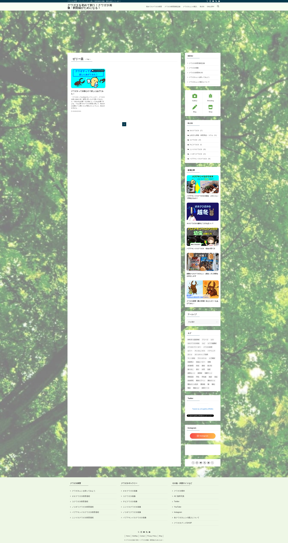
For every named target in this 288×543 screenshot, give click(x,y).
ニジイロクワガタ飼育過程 (83, 518)
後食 (203, 366)
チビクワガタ (196, 144)
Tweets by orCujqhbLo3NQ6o (202, 409)
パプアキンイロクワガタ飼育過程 (85, 512)
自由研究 (191, 380)
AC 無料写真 (179, 496)
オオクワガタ (196, 130)
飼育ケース (205, 388)
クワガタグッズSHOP (183, 523)
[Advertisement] (144, 32)
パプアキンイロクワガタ (200, 159)
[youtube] (213, 1)
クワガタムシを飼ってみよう (199, 77)
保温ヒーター (200, 362)
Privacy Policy (152, 536)
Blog (160, 536)
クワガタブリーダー (194, 347)
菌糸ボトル (211, 380)
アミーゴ (205, 339)
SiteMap (135, 536)
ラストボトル (202, 358)
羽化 (197, 377)
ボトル (190, 354)
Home (128, 536)
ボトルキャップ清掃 (201, 354)
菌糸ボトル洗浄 (193, 384)
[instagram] (210, 1)
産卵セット (191, 373)
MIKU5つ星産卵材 (193, 339)
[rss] (216, 1)
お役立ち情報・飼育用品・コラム (203, 135)
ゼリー (190, 351)
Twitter (176, 501)
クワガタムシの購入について (199, 82)
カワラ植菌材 (212, 343)
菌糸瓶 (203, 384)
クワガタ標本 (179, 491)
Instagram (178, 512)
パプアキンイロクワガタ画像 (134, 518)
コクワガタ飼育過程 (80, 501)
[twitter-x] (207, 1)
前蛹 (209, 362)
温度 (208, 369)
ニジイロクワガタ (198, 149)
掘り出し (191, 369)
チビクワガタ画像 (130, 501)
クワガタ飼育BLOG (196, 72)
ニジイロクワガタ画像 (132, 507)
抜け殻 (209, 366)
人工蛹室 (212, 358)
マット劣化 (191, 358)
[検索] (212, 462)
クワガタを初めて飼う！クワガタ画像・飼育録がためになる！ (90, 6)
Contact (142, 536)
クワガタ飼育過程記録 (197, 63)
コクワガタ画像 (129, 496)
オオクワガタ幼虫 (193, 343)
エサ (212, 339)
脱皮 (210, 377)
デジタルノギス (200, 351)
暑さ (197, 369)
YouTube (177, 507)
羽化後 (204, 377)
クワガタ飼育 (208, 347)
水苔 (203, 369)
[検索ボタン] (218, 6)
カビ (203, 343)
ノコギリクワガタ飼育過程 (83, 507)
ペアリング (211, 351)
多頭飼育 (191, 366)
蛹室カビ (196, 388)
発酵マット (208, 373)
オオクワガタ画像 (130, 491)
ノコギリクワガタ (198, 154)
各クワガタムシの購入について (186, 518)
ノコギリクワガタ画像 (132, 512)
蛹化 (213, 384)
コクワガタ (195, 140)
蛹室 (189, 388)
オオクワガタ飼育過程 (81, 496)
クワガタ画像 (194, 68)
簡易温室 (191, 377)
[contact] (219, 1)
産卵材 (200, 373)
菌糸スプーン (200, 380)
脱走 (216, 377)
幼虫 (197, 366)
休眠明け (191, 362)
